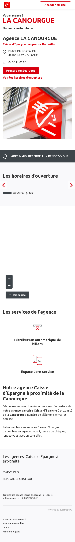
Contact (7, 527)
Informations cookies (13, 523)
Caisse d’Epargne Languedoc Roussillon (29, 44)
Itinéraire (19, 295)
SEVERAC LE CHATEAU (17, 478)
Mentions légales (11, 531)
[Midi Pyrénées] (7, 5)
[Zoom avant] (9, 278)
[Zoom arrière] (9, 285)
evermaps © (66, 509)
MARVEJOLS (11, 472)
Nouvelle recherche (16, 28)
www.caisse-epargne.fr (14, 519)
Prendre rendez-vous (20, 70)
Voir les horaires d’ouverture (22, 77)
